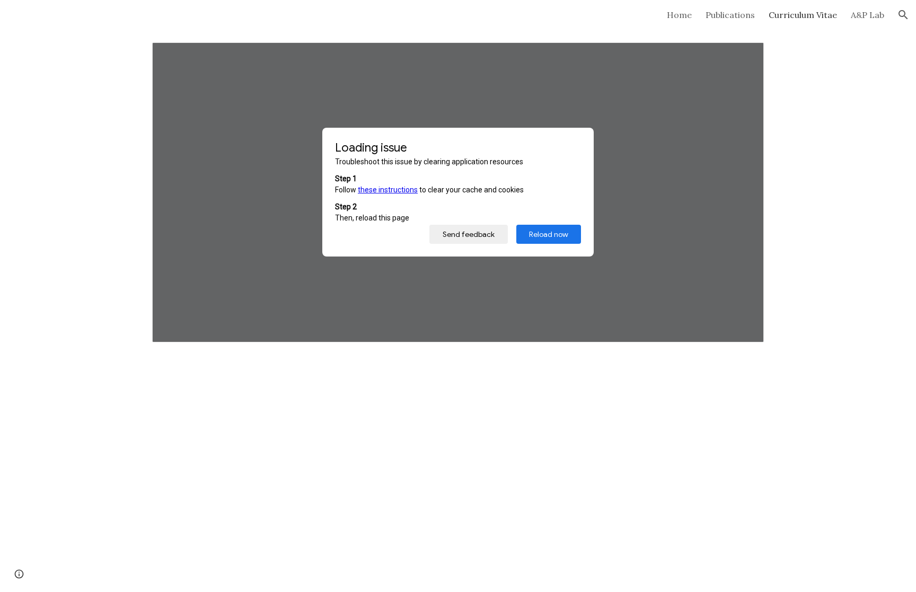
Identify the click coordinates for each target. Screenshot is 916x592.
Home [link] (679, 15)
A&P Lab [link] (867, 15)
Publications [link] (730, 15)
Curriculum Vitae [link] (803, 15)
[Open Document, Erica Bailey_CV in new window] (744, 56)
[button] (903, 15)
